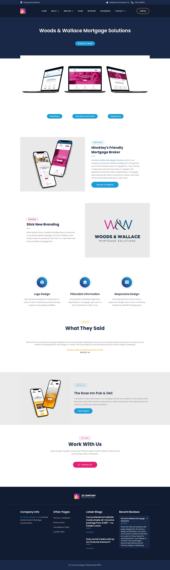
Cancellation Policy (61, 527)
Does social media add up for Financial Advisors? (100, 540)
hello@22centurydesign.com (119, 2)
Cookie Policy (59, 532)
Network (92, 11)
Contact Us (86, 464)
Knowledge (105, 11)
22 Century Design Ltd (29, 517)
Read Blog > (90, 532)
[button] (54, 116)
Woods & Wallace (105, 184)
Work (80, 11)
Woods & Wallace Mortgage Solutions (107, 160)
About (54, 11)
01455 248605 (140, 2)
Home (44, 11)
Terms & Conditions (61, 518)
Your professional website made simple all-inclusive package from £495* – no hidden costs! (100, 521)
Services (67, 11)
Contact (119, 11)
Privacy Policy (59, 522)
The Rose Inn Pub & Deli (93, 393)
